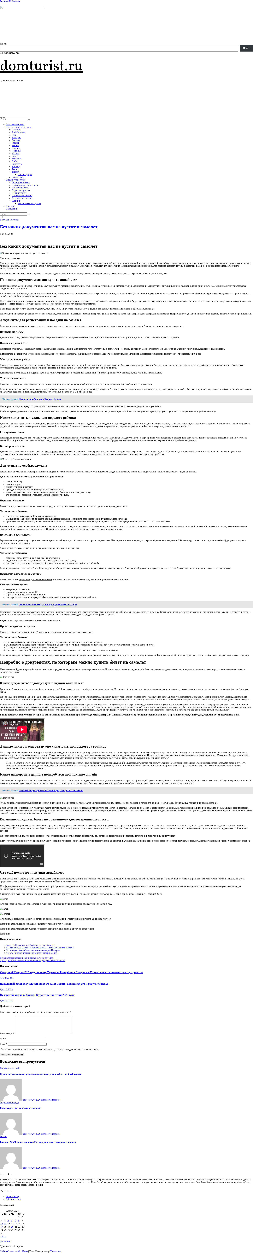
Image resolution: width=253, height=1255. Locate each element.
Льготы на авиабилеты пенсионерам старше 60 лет (31, 953)
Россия (3, 1136)
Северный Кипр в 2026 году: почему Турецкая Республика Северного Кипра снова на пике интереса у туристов (71, 972)
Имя (3, 1038)
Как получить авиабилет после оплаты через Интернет (33, 950)
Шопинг (16, 201)
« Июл (3, 1236)
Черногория (18, 177)
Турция (15, 172)
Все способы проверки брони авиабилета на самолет (26, 958)
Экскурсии (11, 208)
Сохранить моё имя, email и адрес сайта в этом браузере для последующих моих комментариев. (51, 1049)
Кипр (14, 156)
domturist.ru (41, 67)
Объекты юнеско (20, 187)
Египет (15, 145)
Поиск (3, 43)
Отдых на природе (21, 190)
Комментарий (8, 1033)
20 (12, 1227)
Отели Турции (25, 174)
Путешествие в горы (22, 195)
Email (3, 1044)
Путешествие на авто (22, 198)
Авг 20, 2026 (34, 1099)
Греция (15, 143)
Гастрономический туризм (25, 185)
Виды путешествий (15, 179)
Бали (14, 135)
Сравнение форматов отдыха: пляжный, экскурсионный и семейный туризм (40, 1074)
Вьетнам (16, 140)
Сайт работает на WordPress (14, 1251)
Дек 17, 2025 (6, 989)
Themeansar (55, 1251)
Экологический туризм (29, 203)
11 (5, 1223)
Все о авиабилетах (15, 124)
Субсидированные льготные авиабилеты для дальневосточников (32, 960)
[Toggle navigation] (4, 117)
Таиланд (16, 166)
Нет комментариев (50, 1099)
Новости (10, 206)
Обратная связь (13, 1199)
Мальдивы (17, 158)
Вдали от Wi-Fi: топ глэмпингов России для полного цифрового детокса (38, 1142)
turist (25, 1099)
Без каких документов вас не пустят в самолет (49, 226)
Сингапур (17, 164)
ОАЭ (14, 161)
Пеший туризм (19, 193)
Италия (15, 153)
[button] (1, 117)
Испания (16, 150)
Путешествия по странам (18, 127)
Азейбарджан (18, 132)
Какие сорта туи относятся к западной (20, 1108)
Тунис (15, 169)
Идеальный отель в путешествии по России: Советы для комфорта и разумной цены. (54, 983)
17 (1, 1227)
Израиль (16, 148)
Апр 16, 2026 (6, 978)
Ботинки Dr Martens (10, 1)
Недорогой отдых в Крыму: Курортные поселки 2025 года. (37, 994)
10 (1, 1223)
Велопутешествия (21, 182)
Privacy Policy (12, 1196)
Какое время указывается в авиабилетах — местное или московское (39, 947)
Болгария (16, 137)
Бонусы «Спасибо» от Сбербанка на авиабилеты (30, 945)
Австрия (16, 129)
